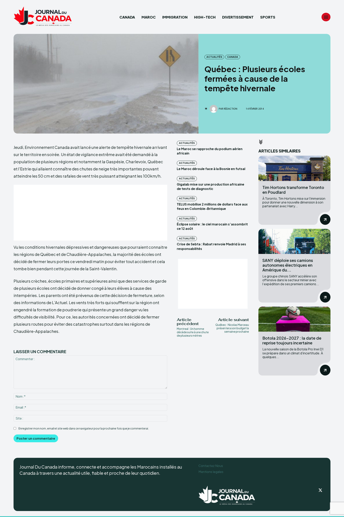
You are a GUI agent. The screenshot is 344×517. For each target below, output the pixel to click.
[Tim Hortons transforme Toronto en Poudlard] (294, 168)
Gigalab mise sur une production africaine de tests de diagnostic (210, 186)
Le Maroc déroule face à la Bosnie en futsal (211, 169)
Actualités (214, 56)
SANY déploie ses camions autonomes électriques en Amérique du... (287, 265)
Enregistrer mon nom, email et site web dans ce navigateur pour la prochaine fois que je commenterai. (84, 428)
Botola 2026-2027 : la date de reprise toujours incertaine (291, 340)
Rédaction (230, 108)
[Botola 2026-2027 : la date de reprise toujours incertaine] (294, 319)
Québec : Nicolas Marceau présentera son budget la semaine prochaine (232, 328)
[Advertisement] (90, 213)
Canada (232, 56)
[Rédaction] (214, 109)
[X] (320, 490)
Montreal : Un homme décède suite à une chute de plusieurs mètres (193, 332)
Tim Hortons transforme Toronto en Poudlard (293, 190)
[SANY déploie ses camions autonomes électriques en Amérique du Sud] (294, 241)
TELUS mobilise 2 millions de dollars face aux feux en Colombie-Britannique (212, 206)
